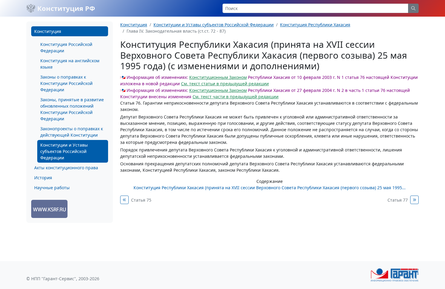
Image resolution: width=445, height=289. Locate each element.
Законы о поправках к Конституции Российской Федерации (66, 83)
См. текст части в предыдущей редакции (236, 96)
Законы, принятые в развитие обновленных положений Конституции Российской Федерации (72, 109)
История (43, 177)
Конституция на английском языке (69, 64)
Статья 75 (141, 200)
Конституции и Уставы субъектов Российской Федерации (64, 151)
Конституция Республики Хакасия (315, 25)
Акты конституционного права (66, 167)
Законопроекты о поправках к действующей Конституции (71, 132)
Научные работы (52, 187)
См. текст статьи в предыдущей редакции (225, 83)
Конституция (47, 31)
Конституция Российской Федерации (66, 47)
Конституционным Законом (218, 77)
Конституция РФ (65, 8)
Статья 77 (397, 200)
